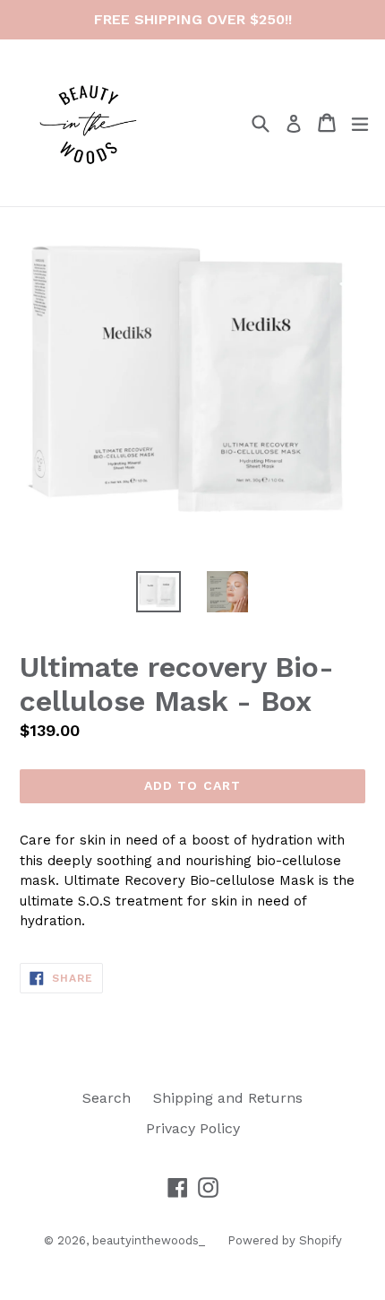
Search (106, 1097)
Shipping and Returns (228, 1097)
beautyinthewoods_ (148, 1240)
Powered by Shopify (284, 1240)
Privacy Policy (193, 1128)
